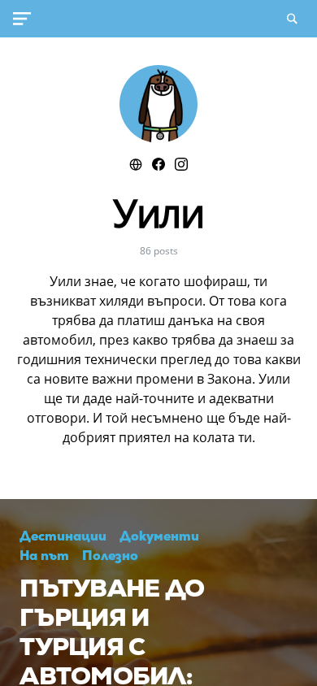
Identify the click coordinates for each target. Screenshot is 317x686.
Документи (159, 536)
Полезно (110, 555)
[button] (25, 19)
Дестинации (63, 536)
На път (44, 555)
